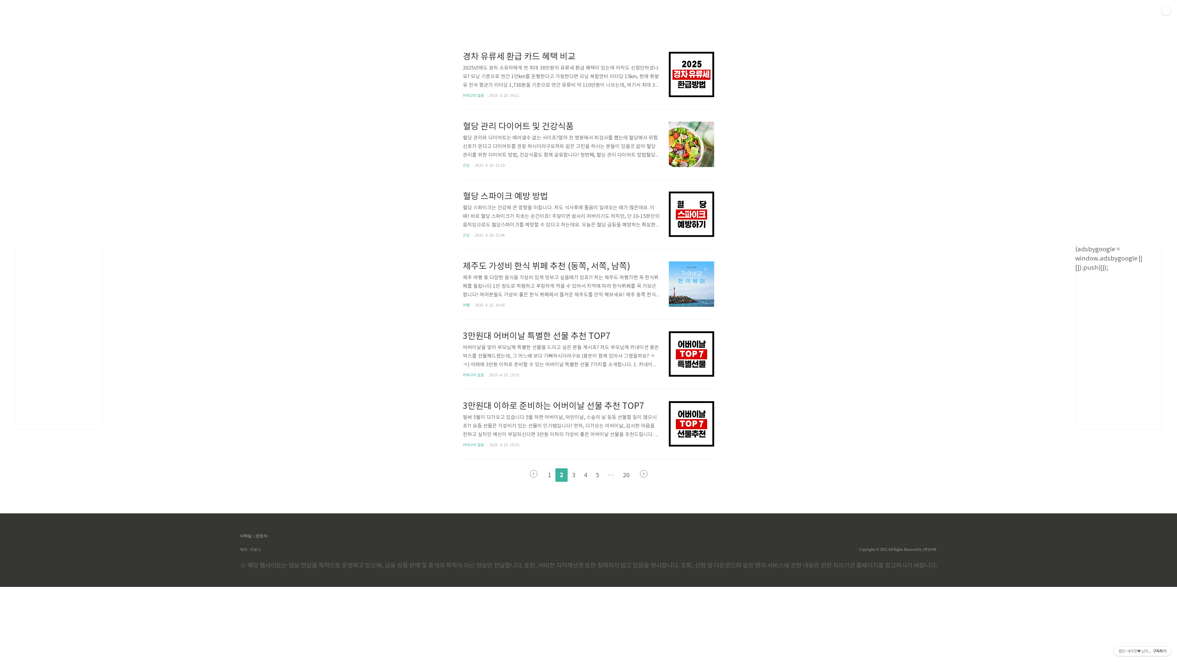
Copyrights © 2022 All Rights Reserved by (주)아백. (898, 549)
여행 (466, 305)
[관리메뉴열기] (1166, 10)
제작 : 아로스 (250, 549)
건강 (466, 166)
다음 (643, 473)
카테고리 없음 (473, 96)
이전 (533, 473)
